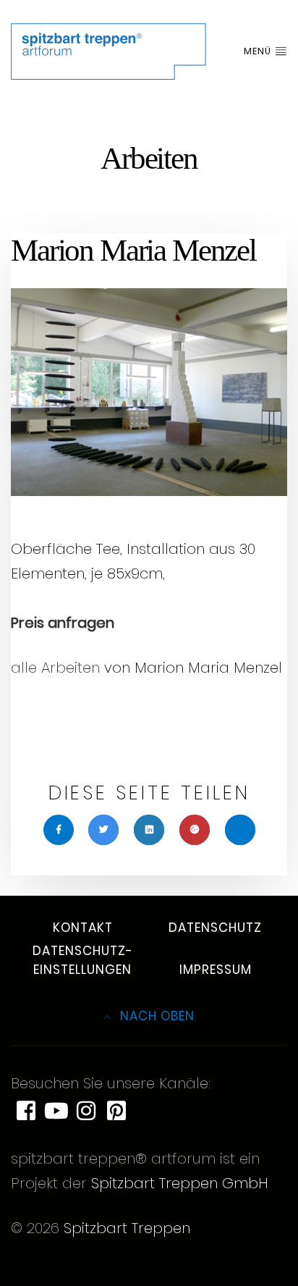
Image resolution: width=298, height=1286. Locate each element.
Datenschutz (215, 927)
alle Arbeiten (55, 667)
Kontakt (83, 927)
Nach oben (155, 1016)
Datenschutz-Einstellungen (83, 960)
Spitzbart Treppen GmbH (179, 1183)
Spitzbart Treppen (127, 1228)
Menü (259, 51)
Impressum (215, 969)
